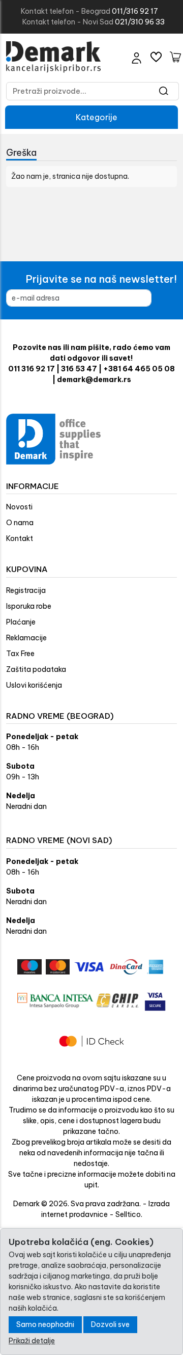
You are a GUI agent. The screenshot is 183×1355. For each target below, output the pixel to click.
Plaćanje (21, 622)
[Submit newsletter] (168, 298)
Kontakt (19, 538)
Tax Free (20, 653)
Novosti (19, 506)
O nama (20, 522)
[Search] (164, 91)
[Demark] (53, 57)
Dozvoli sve (110, 1324)
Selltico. (128, 1214)
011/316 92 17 (135, 11)
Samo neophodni (45, 1324)
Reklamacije (26, 637)
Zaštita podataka (36, 669)
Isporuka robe (28, 606)
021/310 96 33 (140, 21)
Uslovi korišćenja (34, 685)
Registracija (26, 590)
